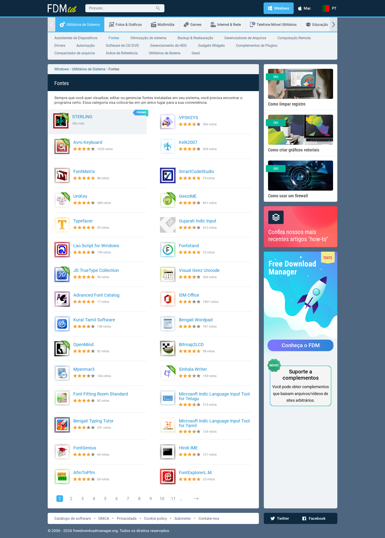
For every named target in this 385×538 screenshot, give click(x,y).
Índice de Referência (122, 53)
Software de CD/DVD (122, 45)
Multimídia (166, 24)
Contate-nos (209, 518)
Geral (196, 53)
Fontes (114, 38)
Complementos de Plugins (256, 45)
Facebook (317, 518)
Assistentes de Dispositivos (75, 38)
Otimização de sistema (148, 38)
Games (195, 24)
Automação (85, 45)
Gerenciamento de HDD (168, 45)
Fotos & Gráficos (129, 24)
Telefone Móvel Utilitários (277, 24)
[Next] (196, 498)
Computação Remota (294, 38)
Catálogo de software (72, 518)
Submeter (182, 518)
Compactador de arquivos (74, 53)
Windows (61, 69)
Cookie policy (155, 518)
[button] (51, 24)
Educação (320, 24)
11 (173, 498)
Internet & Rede (229, 24)
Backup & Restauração (195, 38)
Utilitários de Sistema (83, 24)
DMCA (103, 518)
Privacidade (127, 518)
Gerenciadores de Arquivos (245, 38)
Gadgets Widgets (211, 45)
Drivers (59, 45)
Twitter (283, 518)
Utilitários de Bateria (164, 53)
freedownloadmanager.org (95, 530)
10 (162, 498)
